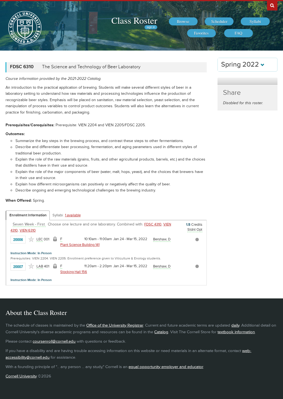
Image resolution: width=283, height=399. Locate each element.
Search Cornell (272, 5)
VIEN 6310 (28, 230)
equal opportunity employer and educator (166, 366)
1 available (73, 215)
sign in (151, 27)
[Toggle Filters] (247, 81)
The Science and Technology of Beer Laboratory (91, 67)
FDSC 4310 (152, 224)
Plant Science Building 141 (79, 245)
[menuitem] (183, 21)
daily (235, 325)
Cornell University (21, 376)
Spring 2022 (241, 64)
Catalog (161, 332)
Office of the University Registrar (114, 325)
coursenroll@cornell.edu (54, 341)
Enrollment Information (28, 215)
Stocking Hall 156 (73, 272)
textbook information (236, 332)
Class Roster (134, 20)
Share (232, 93)
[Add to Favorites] (31, 239)
